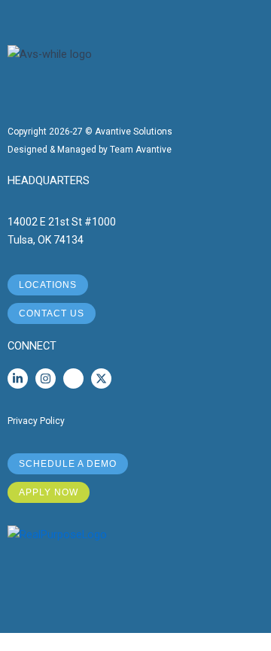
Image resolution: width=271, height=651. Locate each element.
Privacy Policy (36, 421)
